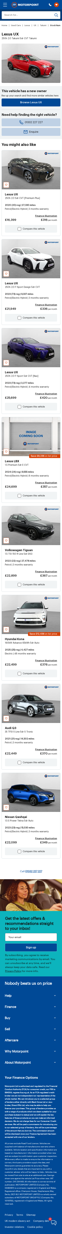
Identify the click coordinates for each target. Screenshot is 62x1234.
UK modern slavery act (17, 1220)
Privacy (9, 1214)
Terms (19, 1214)
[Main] (25, 5)
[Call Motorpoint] (50, 4)
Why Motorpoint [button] (16, 1051)
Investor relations (14, 1226)
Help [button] (8, 995)
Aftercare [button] (11, 1040)
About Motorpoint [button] (18, 1062)
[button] (5, 5)
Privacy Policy (13, 970)
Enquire (33, 132)
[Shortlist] (56, 4)
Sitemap (30, 1214)
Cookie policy (35, 1226)
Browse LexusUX (31, 102)
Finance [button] (10, 1006)
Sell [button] (7, 1029)
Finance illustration (46, 216)
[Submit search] (56, 15)
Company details (42, 1220)
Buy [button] (7, 1017)
